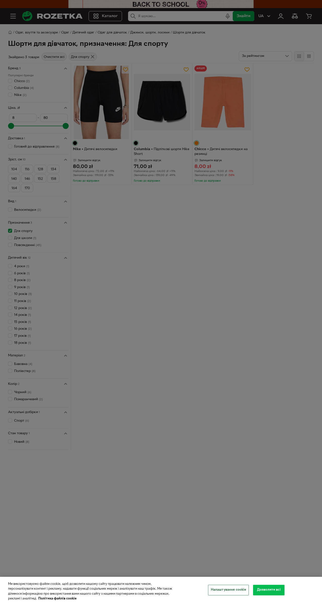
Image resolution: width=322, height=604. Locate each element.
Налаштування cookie (228, 589)
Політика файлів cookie (57, 598)
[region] (161, 590)
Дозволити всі (269, 589)
